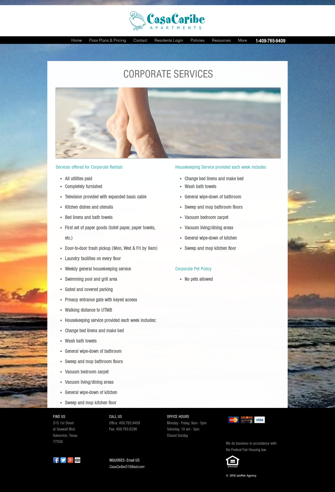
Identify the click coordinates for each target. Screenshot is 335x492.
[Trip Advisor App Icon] (77, 460)
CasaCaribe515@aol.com (126, 466)
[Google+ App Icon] (70, 460)
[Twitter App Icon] (63, 460)
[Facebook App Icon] (56, 460)
